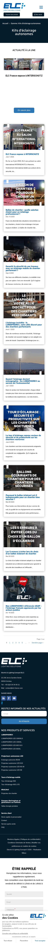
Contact (4, 820)
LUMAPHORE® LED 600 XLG (11, 745)
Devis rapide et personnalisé (11, 817)
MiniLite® (5, 789)
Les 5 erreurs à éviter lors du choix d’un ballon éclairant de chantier (22, 552)
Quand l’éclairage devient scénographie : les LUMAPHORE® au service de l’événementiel (23, 381)
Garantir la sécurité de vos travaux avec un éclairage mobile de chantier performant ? (23, 268)
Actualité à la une (30, 80)
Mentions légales (13, 839)
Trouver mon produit (12, 14)
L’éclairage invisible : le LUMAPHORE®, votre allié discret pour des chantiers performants (24, 324)
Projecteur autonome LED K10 (12, 763)
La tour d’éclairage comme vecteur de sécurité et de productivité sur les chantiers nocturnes (23, 437)
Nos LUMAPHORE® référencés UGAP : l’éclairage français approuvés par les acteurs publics (23, 608)
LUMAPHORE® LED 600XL (11, 749)
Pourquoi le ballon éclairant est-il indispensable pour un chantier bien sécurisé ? (23, 497)
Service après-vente (8, 824)
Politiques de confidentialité (30, 839)
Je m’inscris (24, 721)
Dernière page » (37, 643)
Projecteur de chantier (9, 793)
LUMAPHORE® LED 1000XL (11, 742)
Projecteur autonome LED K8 (11, 770)
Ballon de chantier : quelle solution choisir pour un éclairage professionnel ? (22, 212)
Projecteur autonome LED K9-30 (12, 767)
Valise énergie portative (9, 806)
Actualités (40, 80)
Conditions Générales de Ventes (19, 843)
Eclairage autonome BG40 (10, 760)
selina (13, 80)
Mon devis (39, 14)
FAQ (2, 827)
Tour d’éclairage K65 (8, 781)
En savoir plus (24, 110)
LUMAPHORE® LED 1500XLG (12, 738)
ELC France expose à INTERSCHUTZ (24, 75)
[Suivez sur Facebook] (9, 698)
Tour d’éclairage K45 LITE (10, 784)
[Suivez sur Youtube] (14, 698)
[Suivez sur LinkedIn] (3, 698)
